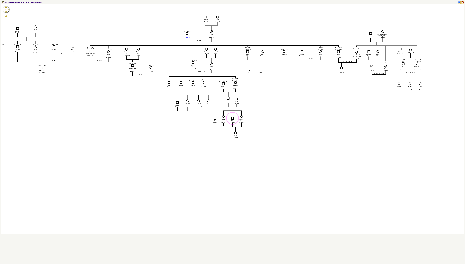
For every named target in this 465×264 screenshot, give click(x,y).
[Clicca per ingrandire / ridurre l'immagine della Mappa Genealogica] (459, 2)
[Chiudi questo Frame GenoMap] (462, 2)
